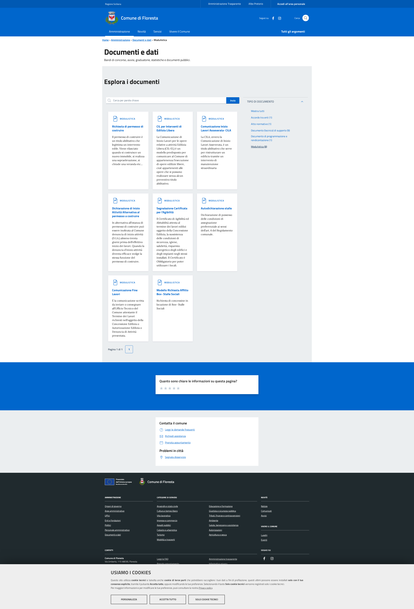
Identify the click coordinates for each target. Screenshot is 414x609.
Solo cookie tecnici (206, 599)
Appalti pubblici (164, 525)
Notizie (264, 506)
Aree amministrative (114, 511)
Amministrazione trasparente (223, 559)
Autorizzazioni (215, 530)
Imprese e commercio (167, 520)
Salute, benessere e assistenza (223, 525)
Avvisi (264, 515)
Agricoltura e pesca (218, 535)
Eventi (264, 540)
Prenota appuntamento (168, 563)
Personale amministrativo (117, 530)
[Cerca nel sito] (305, 18)
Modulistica (127, 118)
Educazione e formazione (221, 506)
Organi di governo (113, 506)
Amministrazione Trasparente (224, 4)
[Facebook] (272, 18)
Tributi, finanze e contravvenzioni (224, 515)
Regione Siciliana (113, 4)
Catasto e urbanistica (167, 530)
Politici (108, 525)
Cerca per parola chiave (126, 100)
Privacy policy (205, 588)
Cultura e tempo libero (167, 511)
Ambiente (213, 520)
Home (105, 40)
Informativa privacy (218, 563)
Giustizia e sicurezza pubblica (222, 511)
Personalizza (129, 599)
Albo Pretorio (256, 4)
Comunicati (266, 511)
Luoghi (264, 535)
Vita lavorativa (163, 515)
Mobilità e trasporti (166, 539)
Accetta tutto (167, 599)
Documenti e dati (141, 40)
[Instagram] (278, 18)
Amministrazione (120, 40)
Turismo (160, 535)
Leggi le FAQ (162, 559)
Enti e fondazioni (113, 520)
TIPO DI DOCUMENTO (260, 101)
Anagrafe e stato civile (167, 506)
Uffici (107, 515)
